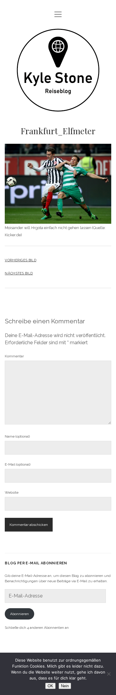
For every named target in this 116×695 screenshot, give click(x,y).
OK (50, 686)
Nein (65, 686)
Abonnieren (19, 614)
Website (11, 492)
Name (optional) (17, 436)
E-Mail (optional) (17, 464)
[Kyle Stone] (58, 107)
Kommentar (14, 356)
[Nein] (109, 674)
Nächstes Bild (19, 273)
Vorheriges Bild (20, 260)
